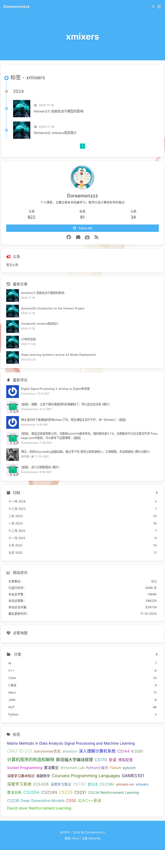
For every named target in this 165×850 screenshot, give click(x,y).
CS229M (106, 784)
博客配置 (125, 760)
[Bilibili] (87, 237)
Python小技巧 (97, 768)
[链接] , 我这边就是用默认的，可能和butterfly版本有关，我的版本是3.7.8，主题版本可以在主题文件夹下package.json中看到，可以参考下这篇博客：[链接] (89, 436)
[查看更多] (156, 654)
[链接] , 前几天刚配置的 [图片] (40, 467)
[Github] (68, 237)
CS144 (123, 751)
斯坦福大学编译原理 (74, 759)
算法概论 (51, 768)
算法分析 (14, 792)
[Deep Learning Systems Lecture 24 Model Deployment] (12, 357)
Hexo (75, 838)
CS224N (49, 792)
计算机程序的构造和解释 (30, 759)
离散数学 (43, 776)
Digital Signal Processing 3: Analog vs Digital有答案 (55, 388)
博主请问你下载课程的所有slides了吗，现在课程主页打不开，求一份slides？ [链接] (73, 419)
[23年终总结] (12, 342)
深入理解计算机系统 (97, 751)
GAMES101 (133, 775)
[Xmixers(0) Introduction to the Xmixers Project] (12, 311)
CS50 (71, 800)
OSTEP (79, 784)
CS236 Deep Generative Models (35, 800)
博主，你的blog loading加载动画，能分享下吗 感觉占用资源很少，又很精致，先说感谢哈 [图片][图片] (85, 451)
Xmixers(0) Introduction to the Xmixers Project (52, 308)
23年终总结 (28, 339)
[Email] (78, 237)
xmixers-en (125, 784)
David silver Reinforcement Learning (39, 808)
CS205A (31, 792)
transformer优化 (47, 751)
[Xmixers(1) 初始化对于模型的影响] (21, 108)
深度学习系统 (19, 784)
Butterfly (95, 838)
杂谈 (112, 760)
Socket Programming (24, 768)
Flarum (115, 768)
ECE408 (41, 784)
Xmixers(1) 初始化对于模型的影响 (58, 111)
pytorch (129, 768)
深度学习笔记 (60, 784)
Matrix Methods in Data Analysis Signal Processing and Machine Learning (71, 743)
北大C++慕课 (89, 800)
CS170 (101, 759)
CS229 (65, 792)
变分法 (92, 784)
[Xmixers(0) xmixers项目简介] (21, 130)
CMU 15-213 (19, 751)
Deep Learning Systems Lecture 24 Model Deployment (58, 354)
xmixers (142, 784)
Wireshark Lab (72, 768)
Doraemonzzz (16, 6)
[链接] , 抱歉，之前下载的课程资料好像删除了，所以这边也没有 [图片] (65, 404)
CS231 (80, 792)
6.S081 (137, 751)
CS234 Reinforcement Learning (113, 792)
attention (70, 751)
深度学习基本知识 (21, 776)
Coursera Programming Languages (86, 775)
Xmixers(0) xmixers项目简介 (55, 133)
